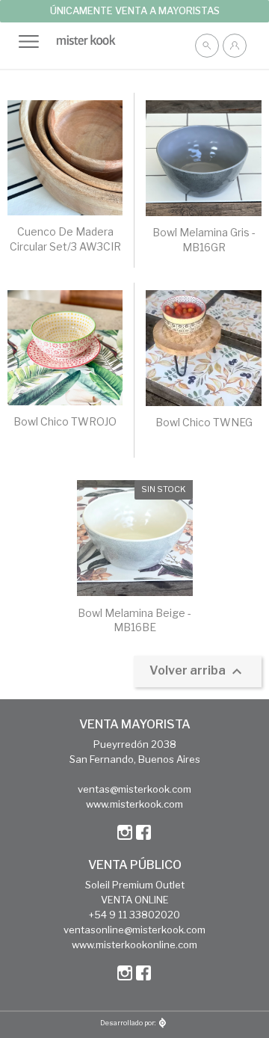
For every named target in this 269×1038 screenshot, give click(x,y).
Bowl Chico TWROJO (65, 421)
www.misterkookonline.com (134, 945)
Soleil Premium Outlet (135, 885)
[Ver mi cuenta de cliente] (235, 46)
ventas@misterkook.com (134, 789)
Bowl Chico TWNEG (204, 422)
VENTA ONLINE (135, 900)
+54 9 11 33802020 (134, 915)
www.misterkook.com (134, 804)
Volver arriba (197, 672)
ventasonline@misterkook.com (134, 930)
